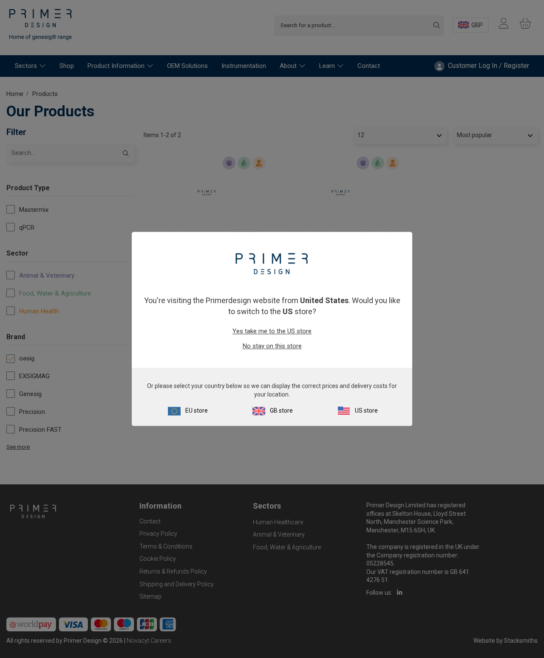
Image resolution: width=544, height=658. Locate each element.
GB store (281, 411)
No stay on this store (272, 346)
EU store (196, 411)
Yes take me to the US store (272, 331)
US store (366, 411)
